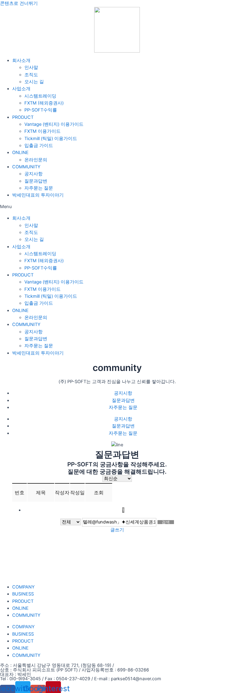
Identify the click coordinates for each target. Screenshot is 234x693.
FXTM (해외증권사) (44, 103)
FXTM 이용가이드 (42, 131)
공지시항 (123, 393)
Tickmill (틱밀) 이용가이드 (50, 138)
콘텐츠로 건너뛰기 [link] (19, 3)
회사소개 (21, 60)
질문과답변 (35, 181)
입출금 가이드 (38, 145)
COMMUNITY (26, 167)
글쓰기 (117, 530)
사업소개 (21, 88)
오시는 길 (34, 81)
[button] (117, 206)
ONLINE (20, 152)
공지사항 (33, 174)
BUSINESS (23, 594)
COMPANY (23, 587)
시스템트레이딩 (40, 96)
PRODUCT (23, 117)
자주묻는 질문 (38, 188)
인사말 (31, 67)
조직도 (31, 74)
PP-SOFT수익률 (40, 110)
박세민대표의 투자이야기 (38, 195)
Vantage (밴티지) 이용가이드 (53, 124)
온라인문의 (35, 160)
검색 (166, 522)
